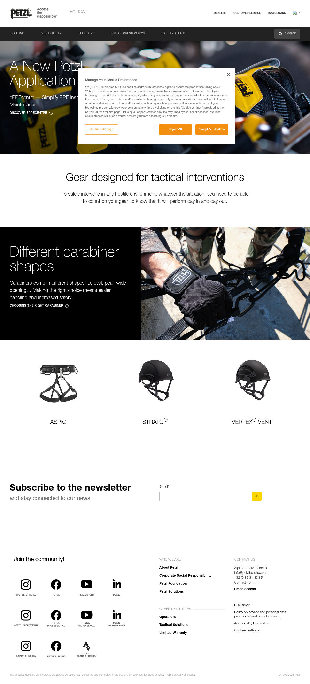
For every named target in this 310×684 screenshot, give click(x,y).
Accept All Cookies (212, 129)
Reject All (175, 129)
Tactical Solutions (173, 625)
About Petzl (168, 568)
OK (257, 496)
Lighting (17, 33)
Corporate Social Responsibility (185, 576)
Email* (164, 487)
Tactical (77, 12)
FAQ (226, 24)
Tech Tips (86, 33)
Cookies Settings (101, 129)
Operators (167, 617)
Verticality (51, 33)
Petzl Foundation (173, 583)
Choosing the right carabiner (36, 306)
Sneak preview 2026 (128, 33)
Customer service (247, 12)
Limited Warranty (173, 633)
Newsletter (230, 38)
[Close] (228, 74)
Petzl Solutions (171, 591)
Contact (228, 31)
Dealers (220, 12)
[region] (156, 106)
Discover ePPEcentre (28, 113)
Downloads (277, 12)
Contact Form (244, 583)
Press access (245, 589)
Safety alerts (174, 33)
